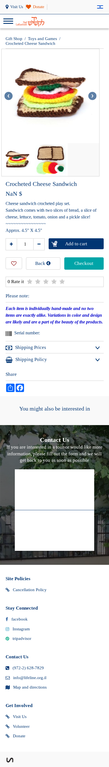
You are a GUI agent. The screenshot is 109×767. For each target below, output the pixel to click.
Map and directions (30, 687)
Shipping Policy (31, 359)
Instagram (21, 629)
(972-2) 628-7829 (28, 668)
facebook (19, 619)
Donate (19, 736)
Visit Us (20, 716)
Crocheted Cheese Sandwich (30, 43)
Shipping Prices (30, 347)
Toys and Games (42, 38)
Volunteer (21, 726)
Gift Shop (14, 38)
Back (40, 263)
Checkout (83, 263)
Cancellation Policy (30, 590)
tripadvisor (22, 638)
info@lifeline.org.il (29, 677)
